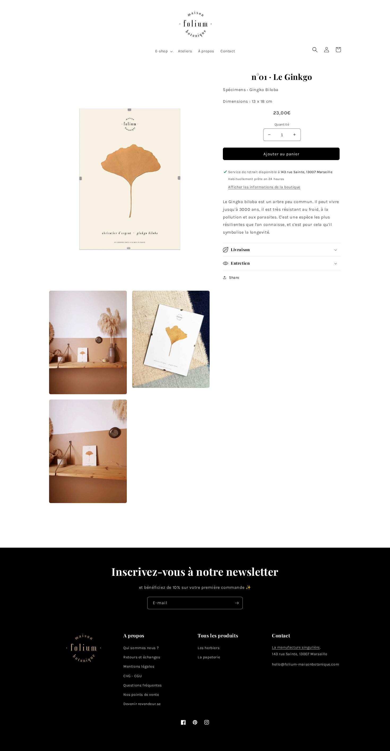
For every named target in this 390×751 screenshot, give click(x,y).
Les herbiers (208, 648)
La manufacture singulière (296, 647)
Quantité (282, 124)
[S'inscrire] (236, 603)
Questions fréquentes (142, 685)
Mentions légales (138, 666)
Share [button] (234, 277)
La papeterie (209, 657)
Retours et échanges (141, 657)
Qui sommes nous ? (141, 648)
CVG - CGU (132, 676)
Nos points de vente (141, 694)
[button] (163, 51)
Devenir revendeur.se (142, 704)
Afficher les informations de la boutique (264, 187)
